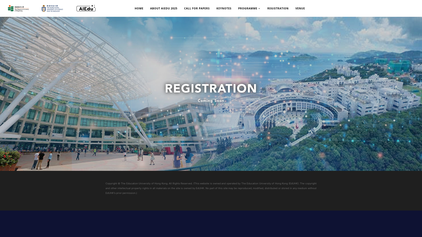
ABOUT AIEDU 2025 (163, 8)
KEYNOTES (223, 8)
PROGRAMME (247, 8)
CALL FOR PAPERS (197, 8)
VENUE (300, 8)
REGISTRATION (278, 8)
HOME (139, 8)
